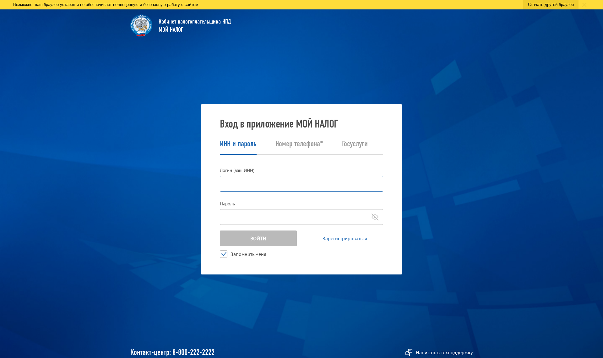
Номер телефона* (299, 144)
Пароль (227, 204)
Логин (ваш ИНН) (237, 170)
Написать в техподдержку (444, 352)
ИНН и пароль (238, 144)
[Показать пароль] (375, 217)
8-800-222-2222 (193, 352)
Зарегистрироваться (345, 238)
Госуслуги (355, 144)
